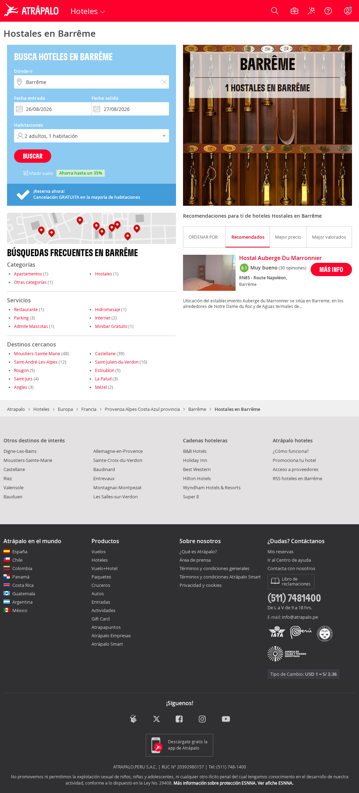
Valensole (13, 487)
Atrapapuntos (106, 627)
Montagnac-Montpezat (117, 487)
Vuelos (99, 551)
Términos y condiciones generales (214, 568)
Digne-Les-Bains (20, 451)
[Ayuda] (328, 11)
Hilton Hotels (197, 478)
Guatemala (23, 593)
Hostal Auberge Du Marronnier (280, 258)
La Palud (103, 378)
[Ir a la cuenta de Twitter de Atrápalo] (157, 719)
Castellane (105, 353)
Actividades (103, 610)
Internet (102, 318)
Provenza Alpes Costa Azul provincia (142, 409)
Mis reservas (280, 552)
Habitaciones (28, 124)
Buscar (32, 156)
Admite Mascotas (31, 326)
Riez (8, 478)
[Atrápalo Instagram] (203, 719)
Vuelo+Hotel (104, 568)
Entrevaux (104, 478)
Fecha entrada (29, 98)
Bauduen (13, 496)
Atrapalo (16, 409)
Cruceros (101, 585)
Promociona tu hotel (294, 460)
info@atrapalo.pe (300, 617)
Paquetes (101, 577)
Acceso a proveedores (295, 469)
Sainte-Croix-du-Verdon (117, 460)
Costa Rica (23, 585)
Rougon (21, 370)
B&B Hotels (194, 451)
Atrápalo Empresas (111, 635)
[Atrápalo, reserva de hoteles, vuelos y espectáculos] (32, 11)
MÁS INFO (331, 269)
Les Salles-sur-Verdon (115, 496)
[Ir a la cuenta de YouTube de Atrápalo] (226, 719)
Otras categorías (30, 282)
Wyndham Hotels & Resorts (212, 487)
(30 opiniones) (292, 268)
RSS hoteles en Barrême (297, 478)
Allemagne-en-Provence (118, 451)
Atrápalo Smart (107, 644)
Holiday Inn (195, 460)
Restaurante (26, 309)
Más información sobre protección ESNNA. (215, 783)
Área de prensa (195, 560)
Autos (98, 593)
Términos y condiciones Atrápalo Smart (220, 577)
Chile (17, 560)
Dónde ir (23, 71)
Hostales (103, 273)
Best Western (197, 469)
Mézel (101, 387)
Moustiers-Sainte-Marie (37, 353)
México (19, 610)
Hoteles (41, 409)
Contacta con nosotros (291, 568)
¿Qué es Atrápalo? (198, 551)
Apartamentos (28, 273)
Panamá (20, 577)
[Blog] (133, 719)
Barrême (197, 409)
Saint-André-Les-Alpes (35, 362)
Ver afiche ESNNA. (275, 783)
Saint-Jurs (23, 378)
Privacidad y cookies (201, 585)
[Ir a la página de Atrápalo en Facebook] (180, 719)
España (19, 551)
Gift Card (101, 619)
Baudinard (104, 469)
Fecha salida (105, 98)
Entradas (101, 602)
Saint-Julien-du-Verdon (116, 362)
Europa (65, 409)
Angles (20, 387)
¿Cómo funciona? (291, 451)
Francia (88, 409)
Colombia (22, 568)
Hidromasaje (107, 309)
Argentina (22, 602)
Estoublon (104, 370)
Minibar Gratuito (111, 326)
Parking (21, 318)
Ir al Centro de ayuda (289, 560)
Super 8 (191, 496)
